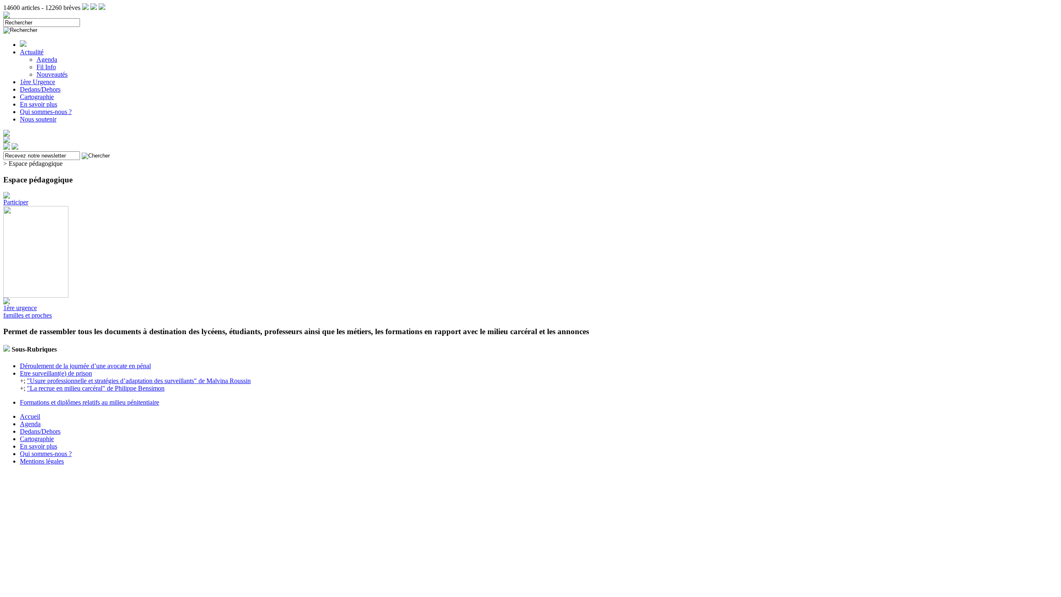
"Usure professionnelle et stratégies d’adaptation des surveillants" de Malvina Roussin (139, 380)
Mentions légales (42, 461)
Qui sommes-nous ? (46, 111)
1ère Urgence (37, 81)
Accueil (30, 416)
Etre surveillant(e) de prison (56, 373)
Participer (15, 202)
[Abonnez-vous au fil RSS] (85, 7)
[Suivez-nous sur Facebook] (102, 7)
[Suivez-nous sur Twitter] (93, 7)
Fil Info (46, 66)
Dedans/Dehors (40, 89)
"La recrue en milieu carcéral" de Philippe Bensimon (96, 388)
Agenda (46, 59)
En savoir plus (38, 104)
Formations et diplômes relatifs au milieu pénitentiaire (89, 402)
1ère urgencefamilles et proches (27, 311)
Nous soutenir (38, 119)
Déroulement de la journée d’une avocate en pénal (85, 365)
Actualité (32, 52)
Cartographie (37, 96)
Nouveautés (52, 74)
